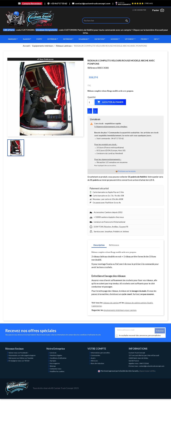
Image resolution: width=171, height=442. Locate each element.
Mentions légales (56, 355)
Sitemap (53, 366)
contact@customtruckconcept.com (92, 3)
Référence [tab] (114, 245)
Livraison (53, 353)
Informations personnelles (100, 353)
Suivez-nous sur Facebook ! (18, 353)
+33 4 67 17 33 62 (58, 3)
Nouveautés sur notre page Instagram (22, 355)
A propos (53, 361)
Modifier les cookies (57, 371)
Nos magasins (55, 363)
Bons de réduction (97, 363)
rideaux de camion (111, 302)
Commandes (95, 355)
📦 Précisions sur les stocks (126, 171)
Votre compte (97, 348)
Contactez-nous (55, 369)
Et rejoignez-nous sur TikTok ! (19, 361)
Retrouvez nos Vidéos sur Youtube (21, 358)
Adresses (94, 361)
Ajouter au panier (110, 102)
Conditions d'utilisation (58, 358)
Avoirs (93, 358)
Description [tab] (99, 245)
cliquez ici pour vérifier (147, 371)
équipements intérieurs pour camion (120, 310)
